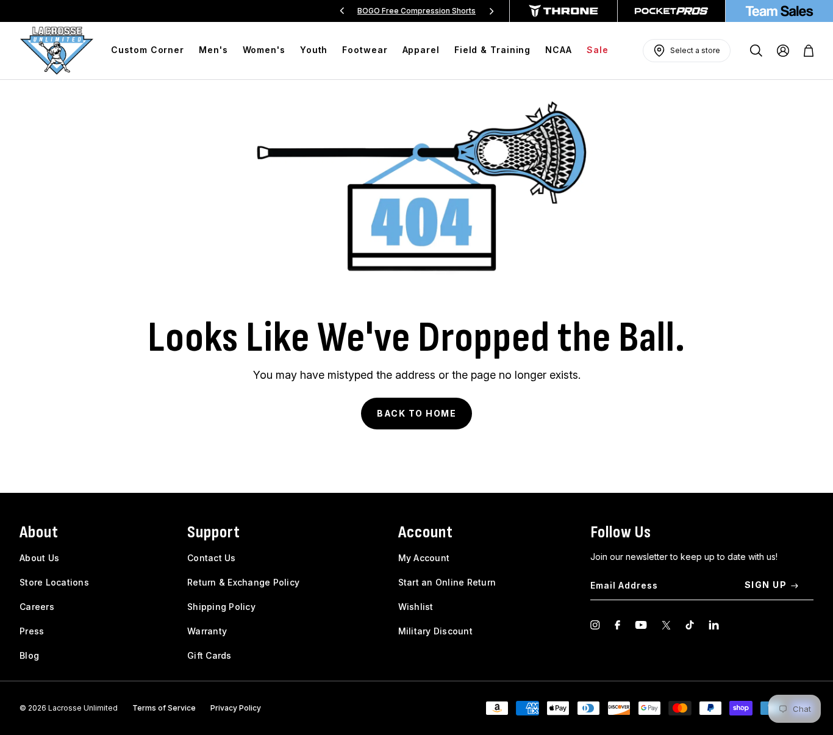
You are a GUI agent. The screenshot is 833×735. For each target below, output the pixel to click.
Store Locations (54, 582)
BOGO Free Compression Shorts (416, 10)
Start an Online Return (447, 582)
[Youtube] (641, 624)
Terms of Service (164, 707)
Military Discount (435, 631)
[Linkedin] (714, 625)
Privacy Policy (235, 707)
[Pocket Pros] (671, 11)
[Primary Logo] (57, 50)
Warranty (207, 631)
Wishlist (416, 606)
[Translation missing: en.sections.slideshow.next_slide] (491, 11)
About (39, 532)
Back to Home (416, 413)
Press (32, 631)
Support (213, 532)
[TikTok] (689, 625)
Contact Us (211, 558)
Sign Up (766, 584)
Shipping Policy (221, 606)
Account (425, 532)
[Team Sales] (779, 11)
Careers (37, 606)
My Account (424, 558)
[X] (666, 624)
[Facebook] (617, 624)
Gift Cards (209, 655)
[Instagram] (595, 624)
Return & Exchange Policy (243, 582)
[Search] (756, 51)
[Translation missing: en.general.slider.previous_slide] (342, 11)
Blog (29, 655)
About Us (39, 558)
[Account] (783, 51)
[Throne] (563, 11)
